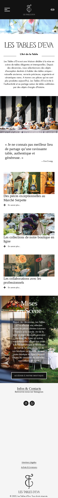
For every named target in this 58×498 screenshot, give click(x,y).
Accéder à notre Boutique (29, 376)
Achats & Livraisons (29, 467)
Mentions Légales (29, 462)
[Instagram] (26, 403)
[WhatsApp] (32, 403)
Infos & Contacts (29, 389)
